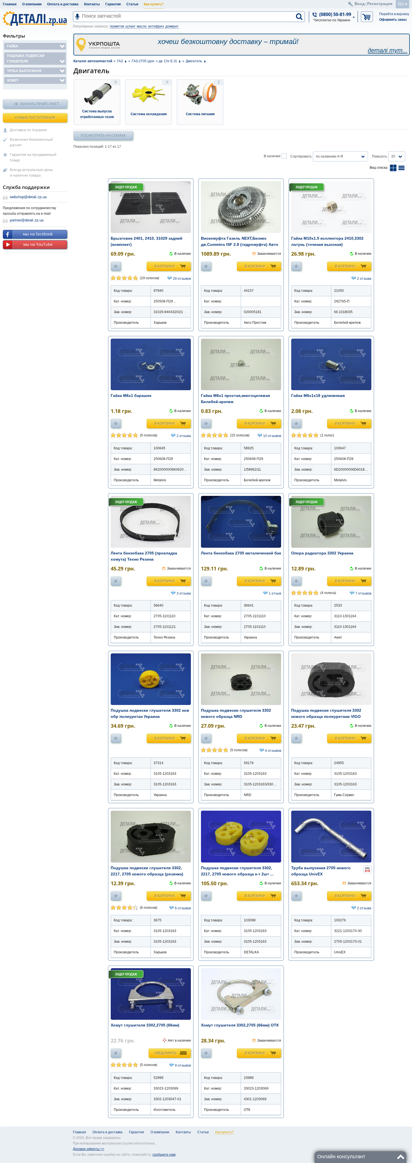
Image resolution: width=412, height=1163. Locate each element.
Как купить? (153, 4)
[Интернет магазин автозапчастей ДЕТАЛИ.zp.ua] (35, 19)
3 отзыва (184, 593)
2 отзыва (364, 279)
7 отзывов (363, 593)
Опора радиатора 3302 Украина (322, 553)
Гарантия (113, 4)
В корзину (164, 266)
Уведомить (165, 1052)
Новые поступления (35, 117)
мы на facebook (38, 234)
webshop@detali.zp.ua (28, 197)
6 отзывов (273, 751)
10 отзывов (272, 436)
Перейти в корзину (394, 14)
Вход (360, 3)
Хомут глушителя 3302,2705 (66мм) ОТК (240, 1025)
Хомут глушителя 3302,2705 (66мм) (145, 1025)
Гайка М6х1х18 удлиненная (318, 395)
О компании (31, 4)
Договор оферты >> (88, 1149)
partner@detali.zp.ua (26, 220)
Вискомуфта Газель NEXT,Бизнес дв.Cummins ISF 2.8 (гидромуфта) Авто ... (239, 244)
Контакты (92, 4)
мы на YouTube (38, 244)
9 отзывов (183, 1065)
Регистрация (379, 3)
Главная (10, 4)
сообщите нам (163, 1155)
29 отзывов (182, 279)
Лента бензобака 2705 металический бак (241, 553)
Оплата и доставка (62, 4)
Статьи (132, 4)
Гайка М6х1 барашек (131, 395)
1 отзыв (275, 593)
